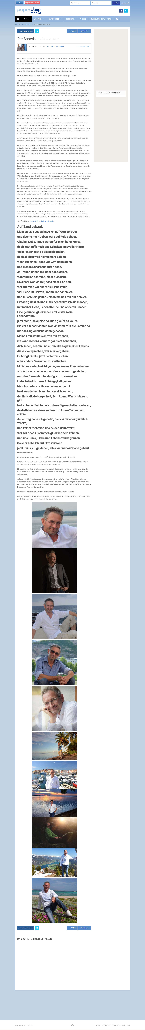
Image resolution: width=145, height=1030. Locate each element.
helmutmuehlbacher (55, 46)
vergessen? (125, 3)
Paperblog (18, 1025)
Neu (26, 19)
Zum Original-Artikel (82, 46)
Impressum (115, 1025)
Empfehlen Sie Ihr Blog (32, 2)
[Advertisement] (54, 965)
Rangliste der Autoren (101, 19)
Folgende (84, 31)
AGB (128, 1025)
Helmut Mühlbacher (48, 221)
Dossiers (70, 19)
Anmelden (116, 3)
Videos (83, 19)
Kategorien (54, 19)
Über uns (106, 1025)
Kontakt (98, 1025)
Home (19, 2)
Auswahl (38, 19)
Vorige (73, 31)
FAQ (123, 1025)
